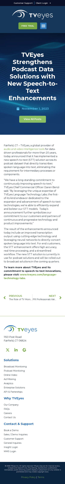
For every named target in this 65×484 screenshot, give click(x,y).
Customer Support (23, 3)
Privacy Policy (28, 477)
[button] (43, 26)
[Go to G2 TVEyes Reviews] (24, 350)
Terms (41, 477)
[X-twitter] (7, 350)
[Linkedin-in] (16, 350)
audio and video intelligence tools (24, 149)
